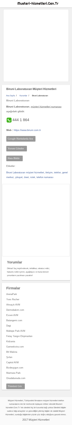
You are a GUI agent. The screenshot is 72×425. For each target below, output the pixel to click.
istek (32, 177)
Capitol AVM (12, 362)
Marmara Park (13, 373)
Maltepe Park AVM (15, 331)
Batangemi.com (14, 320)
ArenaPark (11, 294)
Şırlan (9, 357)
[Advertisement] (36, 45)
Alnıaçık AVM (13, 304)
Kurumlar (23, 96)
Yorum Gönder (16, 148)
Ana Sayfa (10, 96)
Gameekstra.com (15, 346)
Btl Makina (11, 352)
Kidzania (10, 341)
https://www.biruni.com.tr (27, 130)
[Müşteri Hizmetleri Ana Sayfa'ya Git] (38, 3)
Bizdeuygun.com (14, 367)
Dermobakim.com (15, 310)
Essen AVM (12, 315)
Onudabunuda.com (15, 378)
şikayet (19, 177)
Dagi (8, 325)
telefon (57, 172)
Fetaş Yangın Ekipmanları (19, 336)
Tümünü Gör (15, 386)
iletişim (49, 172)
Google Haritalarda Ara (20, 138)
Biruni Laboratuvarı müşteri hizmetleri (25, 172)
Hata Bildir (14, 158)
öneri (26, 177)
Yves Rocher (12, 299)
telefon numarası (45, 177)
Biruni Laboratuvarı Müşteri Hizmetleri (31, 89)
